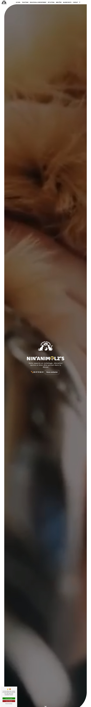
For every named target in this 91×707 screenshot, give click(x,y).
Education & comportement (38, 2)
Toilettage (25, 2)
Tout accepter (8, 698)
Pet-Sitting (51, 2)
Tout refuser (9, 701)
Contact (75, 2)
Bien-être (58, 2)
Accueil (18, 2)
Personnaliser (8, 703)
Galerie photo (67, 2)
